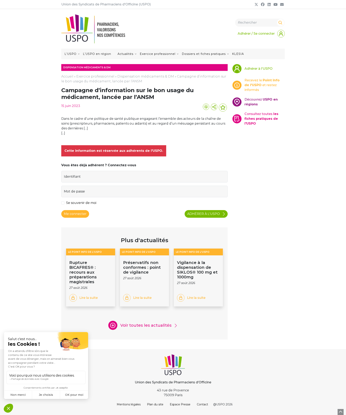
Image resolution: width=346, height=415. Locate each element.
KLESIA (238, 54)
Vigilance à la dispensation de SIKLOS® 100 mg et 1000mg (197, 269)
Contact (202, 404)
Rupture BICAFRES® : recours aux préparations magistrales (83, 272)
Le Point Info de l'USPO (85, 251)
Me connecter (75, 214)
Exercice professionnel (157, 54)
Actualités (125, 54)
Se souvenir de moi (81, 203)
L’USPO (70, 54)
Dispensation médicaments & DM (145, 76)
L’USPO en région (97, 54)
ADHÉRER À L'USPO (204, 214)
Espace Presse (180, 404)
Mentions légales (129, 404)
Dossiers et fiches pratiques (204, 54)
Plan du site (155, 404)
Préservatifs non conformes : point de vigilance (142, 267)
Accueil (67, 76)
